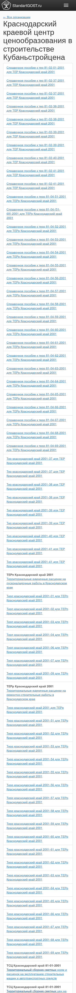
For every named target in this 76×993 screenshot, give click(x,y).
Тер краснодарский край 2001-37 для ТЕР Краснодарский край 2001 (36, 460)
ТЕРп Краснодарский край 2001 (30, 574)
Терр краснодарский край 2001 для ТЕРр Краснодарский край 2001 (35, 709)
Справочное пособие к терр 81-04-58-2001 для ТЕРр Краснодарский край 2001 (36, 306)
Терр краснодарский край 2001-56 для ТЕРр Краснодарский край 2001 (37, 787)
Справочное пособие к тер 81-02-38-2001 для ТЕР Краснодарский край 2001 (35, 108)
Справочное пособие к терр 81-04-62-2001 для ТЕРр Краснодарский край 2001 (36, 357)
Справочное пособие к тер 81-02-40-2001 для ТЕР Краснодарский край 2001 (35, 160)
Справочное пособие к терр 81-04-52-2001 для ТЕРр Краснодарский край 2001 (36, 228)
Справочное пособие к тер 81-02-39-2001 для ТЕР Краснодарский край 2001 (35, 134)
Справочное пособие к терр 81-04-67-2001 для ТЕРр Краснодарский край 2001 (36, 422)
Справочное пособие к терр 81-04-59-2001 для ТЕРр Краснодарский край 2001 (36, 319)
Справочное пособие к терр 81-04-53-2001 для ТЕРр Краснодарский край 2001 (36, 241)
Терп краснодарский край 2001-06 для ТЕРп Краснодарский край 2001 (37, 649)
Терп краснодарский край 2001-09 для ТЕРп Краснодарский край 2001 (37, 675)
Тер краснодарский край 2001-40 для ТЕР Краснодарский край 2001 (36, 538)
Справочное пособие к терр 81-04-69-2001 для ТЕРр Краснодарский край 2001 (36, 447)
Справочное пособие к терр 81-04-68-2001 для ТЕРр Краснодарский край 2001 (36, 435)
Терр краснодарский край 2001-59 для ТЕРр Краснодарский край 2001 (37, 825)
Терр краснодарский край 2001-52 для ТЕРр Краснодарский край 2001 (37, 735)
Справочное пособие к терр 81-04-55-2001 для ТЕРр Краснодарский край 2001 (36, 267)
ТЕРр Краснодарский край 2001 (30, 686)
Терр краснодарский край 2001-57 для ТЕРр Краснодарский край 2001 (37, 800)
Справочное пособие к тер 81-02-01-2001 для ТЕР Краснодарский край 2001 (35, 69)
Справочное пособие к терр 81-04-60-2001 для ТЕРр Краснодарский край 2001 (36, 331)
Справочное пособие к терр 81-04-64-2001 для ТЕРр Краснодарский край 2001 (36, 383)
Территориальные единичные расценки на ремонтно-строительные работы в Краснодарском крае (36, 694)
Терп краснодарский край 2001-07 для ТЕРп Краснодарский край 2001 (37, 662)
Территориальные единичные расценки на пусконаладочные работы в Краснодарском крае (37, 583)
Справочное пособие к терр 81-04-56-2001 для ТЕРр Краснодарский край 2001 (36, 280)
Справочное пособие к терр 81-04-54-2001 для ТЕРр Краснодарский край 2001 (36, 254)
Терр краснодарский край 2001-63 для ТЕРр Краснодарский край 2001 (37, 877)
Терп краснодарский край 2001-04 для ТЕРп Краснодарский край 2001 (37, 636)
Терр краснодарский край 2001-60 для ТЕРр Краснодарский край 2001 (37, 838)
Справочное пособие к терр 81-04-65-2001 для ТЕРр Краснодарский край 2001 (36, 396)
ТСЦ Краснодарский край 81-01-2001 (34, 965)
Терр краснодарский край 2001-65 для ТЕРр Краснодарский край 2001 (37, 903)
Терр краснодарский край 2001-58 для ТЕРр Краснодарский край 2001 (37, 812)
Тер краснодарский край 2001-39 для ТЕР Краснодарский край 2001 (36, 512)
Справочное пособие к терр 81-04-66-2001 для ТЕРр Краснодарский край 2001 (36, 409)
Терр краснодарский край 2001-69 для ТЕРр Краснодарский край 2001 (37, 954)
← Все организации (16, 17)
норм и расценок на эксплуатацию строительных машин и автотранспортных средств (37, 973)
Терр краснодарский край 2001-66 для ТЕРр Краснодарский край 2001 (37, 916)
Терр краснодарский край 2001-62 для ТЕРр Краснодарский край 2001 (37, 864)
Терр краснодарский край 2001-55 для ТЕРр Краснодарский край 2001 (37, 774)
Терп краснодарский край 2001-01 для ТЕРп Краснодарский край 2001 (37, 598)
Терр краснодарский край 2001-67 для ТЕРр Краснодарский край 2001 (37, 929)
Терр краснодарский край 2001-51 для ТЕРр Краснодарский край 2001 (37, 722)
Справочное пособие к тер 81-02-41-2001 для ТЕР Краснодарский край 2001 (35, 172)
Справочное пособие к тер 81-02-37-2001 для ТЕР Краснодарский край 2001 (35, 82)
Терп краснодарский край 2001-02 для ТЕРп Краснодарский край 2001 (37, 611)
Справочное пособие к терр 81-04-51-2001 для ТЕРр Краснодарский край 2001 (36, 198)
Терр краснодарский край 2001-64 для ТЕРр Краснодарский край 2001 (37, 890)
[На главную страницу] (6, 5)
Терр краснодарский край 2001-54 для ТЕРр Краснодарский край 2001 (37, 761)
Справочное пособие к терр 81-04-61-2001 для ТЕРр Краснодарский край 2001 (36, 344)
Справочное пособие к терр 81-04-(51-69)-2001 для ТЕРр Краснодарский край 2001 (34, 213)
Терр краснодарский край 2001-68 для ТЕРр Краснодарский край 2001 (37, 941)
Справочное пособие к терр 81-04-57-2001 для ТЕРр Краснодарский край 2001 (36, 293)
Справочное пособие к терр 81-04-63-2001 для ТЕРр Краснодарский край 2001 (36, 370)
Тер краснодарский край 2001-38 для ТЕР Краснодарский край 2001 (36, 486)
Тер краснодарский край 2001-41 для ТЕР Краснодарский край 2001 (36, 551)
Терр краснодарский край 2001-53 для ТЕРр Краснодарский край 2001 (37, 748)
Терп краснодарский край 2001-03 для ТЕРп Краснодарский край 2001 (37, 624)
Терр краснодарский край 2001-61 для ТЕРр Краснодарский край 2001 (37, 851)
